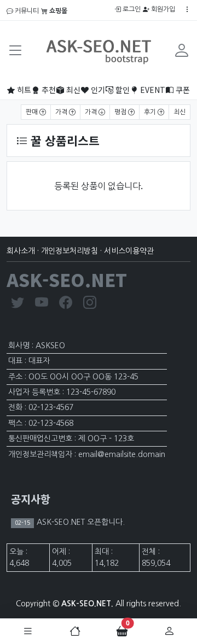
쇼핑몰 (57, 11)
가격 (62, 112)
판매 (32, 112)
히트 (23, 89)
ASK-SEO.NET (67, 279)
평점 (121, 112)
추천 (47, 89)
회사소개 (21, 251)
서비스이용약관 (129, 251)
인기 (97, 89)
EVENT (151, 89)
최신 (72, 89)
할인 (121, 89)
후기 (151, 112)
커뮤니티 (26, 11)
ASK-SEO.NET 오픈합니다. (79, 522)
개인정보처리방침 (69, 251)
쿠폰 (181, 89)
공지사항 (30, 499)
